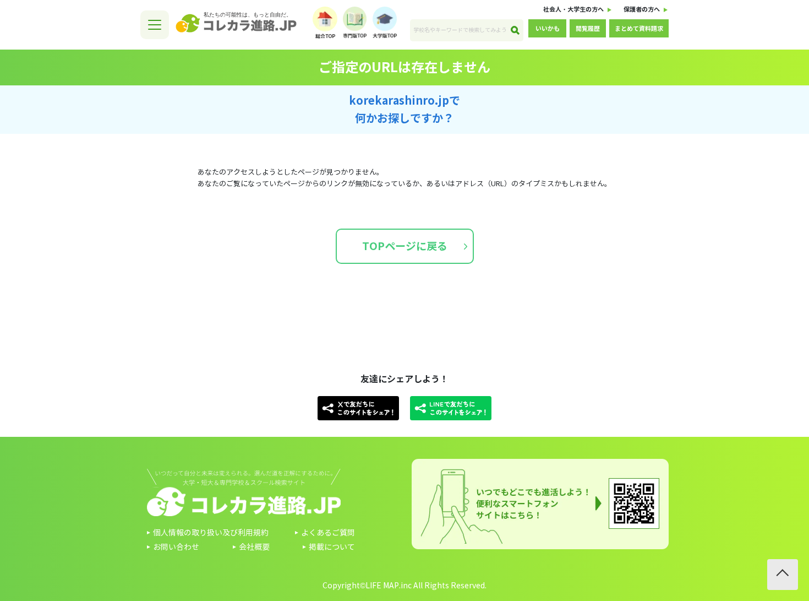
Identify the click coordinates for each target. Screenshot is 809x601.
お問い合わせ (176, 547)
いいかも (547, 29)
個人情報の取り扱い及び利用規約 (211, 533)
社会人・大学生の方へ (573, 9)
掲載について (332, 547)
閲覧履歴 (588, 29)
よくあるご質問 (328, 533)
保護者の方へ (642, 9)
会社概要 (254, 547)
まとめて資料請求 (639, 29)
